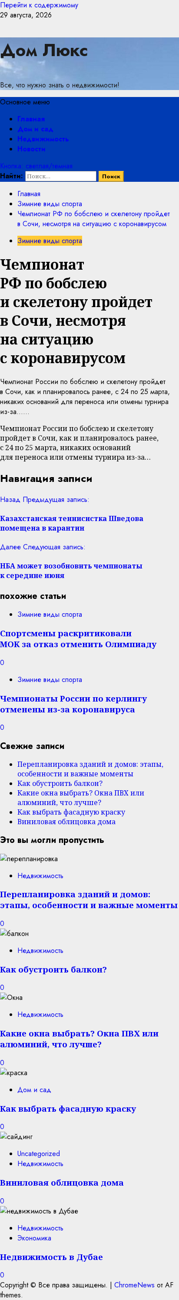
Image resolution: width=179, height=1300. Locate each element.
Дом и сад (35, 129)
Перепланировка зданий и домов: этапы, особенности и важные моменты (90, 769)
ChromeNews (134, 1285)
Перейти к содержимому (39, 5)
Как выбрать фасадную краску (71, 812)
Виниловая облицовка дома (66, 821)
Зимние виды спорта (49, 241)
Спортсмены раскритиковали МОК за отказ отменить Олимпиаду (78, 638)
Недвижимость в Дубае (51, 1256)
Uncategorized (38, 1154)
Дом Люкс (44, 50)
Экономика (34, 1238)
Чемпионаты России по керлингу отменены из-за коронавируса (73, 704)
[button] (25, 102)
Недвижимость (43, 139)
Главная (31, 119)
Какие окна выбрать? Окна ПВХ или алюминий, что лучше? (80, 797)
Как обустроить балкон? (60, 783)
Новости (31, 149)
